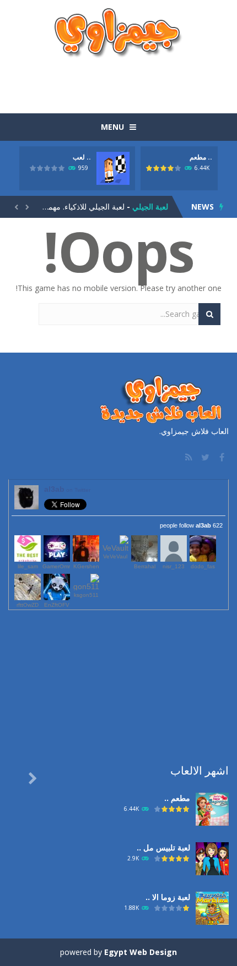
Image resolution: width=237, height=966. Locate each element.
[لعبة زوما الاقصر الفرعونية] (212, 907)
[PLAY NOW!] (113, 167)
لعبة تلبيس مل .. (163, 847)
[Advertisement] (118, 80)
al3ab (67, 489)
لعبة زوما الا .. (168, 897)
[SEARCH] (209, 314)
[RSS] (187, 457)
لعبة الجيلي (150, 206)
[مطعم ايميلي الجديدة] (212, 808)
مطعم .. (201, 157)
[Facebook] (220, 457)
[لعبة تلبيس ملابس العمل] (212, 858)
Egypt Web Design (140, 952)
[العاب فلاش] (118, 32)
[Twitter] (204, 457)
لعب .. (82, 157)
